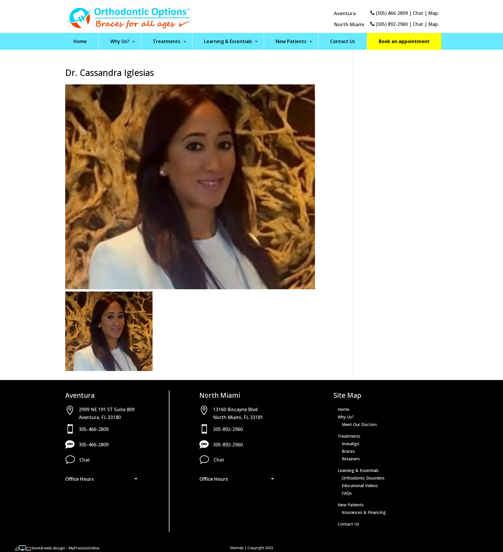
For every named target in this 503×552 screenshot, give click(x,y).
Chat (418, 13)
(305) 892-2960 (391, 24)
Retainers (351, 459)
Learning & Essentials (228, 41)
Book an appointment (404, 41)
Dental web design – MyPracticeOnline (66, 548)
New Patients (291, 41)
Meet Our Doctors (359, 424)
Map (433, 13)
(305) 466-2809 (391, 13)
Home (80, 41)
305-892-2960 (228, 429)
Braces (348, 451)
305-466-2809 (94, 429)
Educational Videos (360, 485)
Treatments (166, 41)
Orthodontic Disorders (363, 478)
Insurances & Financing (364, 512)
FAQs (347, 493)
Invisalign (350, 443)
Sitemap (237, 547)
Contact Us (342, 41)
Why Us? (119, 41)
